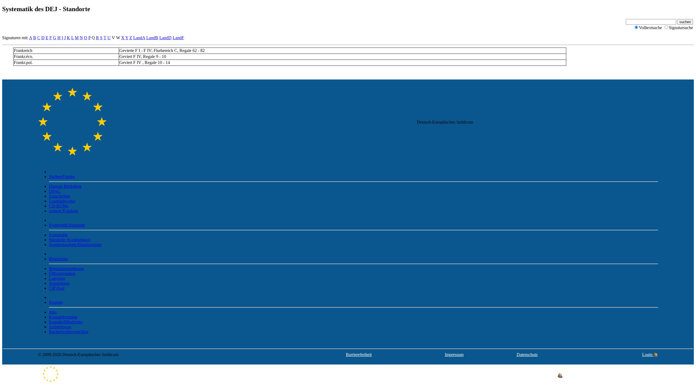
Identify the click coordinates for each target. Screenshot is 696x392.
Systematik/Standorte (67, 225)
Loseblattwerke (62, 201)
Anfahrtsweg (60, 326)
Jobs (53, 312)
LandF (178, 37)
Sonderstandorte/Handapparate (75, 244)
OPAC (55, 191)
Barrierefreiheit (359, 354)
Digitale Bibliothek (65, 186)
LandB (152, 37)
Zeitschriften (59, 196)
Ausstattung (59, 283)
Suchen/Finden (62, 176)
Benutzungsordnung (66, 268)
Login (648, 354)
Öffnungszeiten (62, 273)
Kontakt (56, 302)
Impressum (454, 354)
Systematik (58, 234)
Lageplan (57, 278)
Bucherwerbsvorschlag (68, 331)
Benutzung (58, 258)
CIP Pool (56, 288)
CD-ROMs (58, 206)
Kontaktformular (63, 317)
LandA (139, 37)
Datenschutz (527, 354)
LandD (165, 37)
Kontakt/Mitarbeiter (66, 322)
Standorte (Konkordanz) (70, 239)
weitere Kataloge (63, 211)
